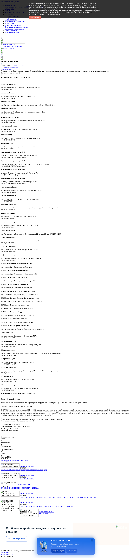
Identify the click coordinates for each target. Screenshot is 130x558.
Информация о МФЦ (12, 32)
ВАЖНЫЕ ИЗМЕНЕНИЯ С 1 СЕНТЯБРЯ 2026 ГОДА (20, 488)
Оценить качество (11, 20)
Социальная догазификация (14, 29)
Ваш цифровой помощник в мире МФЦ (15, 461)
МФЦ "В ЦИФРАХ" (27, 479)
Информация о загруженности (15, 21)
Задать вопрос (58, 551)
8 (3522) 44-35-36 (17, 65)
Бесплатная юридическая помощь (16, 27)
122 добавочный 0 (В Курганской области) (9, 67)
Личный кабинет (7, 69)
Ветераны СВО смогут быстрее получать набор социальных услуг (24, 470)
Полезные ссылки (11, 31)
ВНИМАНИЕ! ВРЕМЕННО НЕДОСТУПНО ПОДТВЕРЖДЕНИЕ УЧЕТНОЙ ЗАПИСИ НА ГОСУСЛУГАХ (58, 497)
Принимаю (35, 17)
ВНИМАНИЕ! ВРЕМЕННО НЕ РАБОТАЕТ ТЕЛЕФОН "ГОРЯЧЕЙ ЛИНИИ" (47, 506)
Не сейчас (72, 551)
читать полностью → (27, 466)
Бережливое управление (13, 25)
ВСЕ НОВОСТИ (45, 513)
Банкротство (9, 23)
